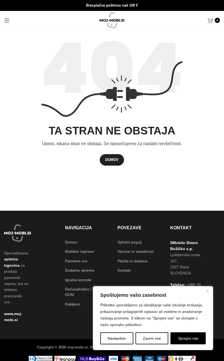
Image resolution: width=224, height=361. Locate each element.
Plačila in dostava (132, 261)
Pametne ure (76, 261)
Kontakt (124, 270)
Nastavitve (117, 338)
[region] (153, 318)
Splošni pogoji (129, 242)
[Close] (207, 290)
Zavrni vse (152, 338)
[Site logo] (112, 20)
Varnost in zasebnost (135, 251)
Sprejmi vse (188, 338)
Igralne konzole (78, 280)
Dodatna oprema (79, 270)
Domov (71, 242)
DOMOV (112, 160)
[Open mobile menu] (6, 20)
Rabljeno (72, 304)
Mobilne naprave (79, 251)
